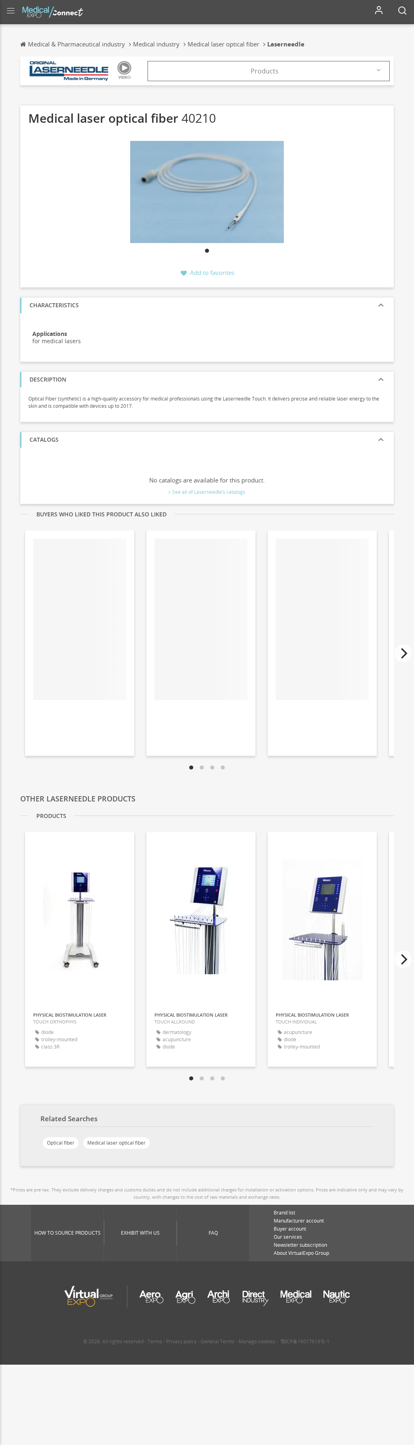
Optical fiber (60, 1142)
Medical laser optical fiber (116, 1142)
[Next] (403, 653)
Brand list (284, 1212)
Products (265, 71)
